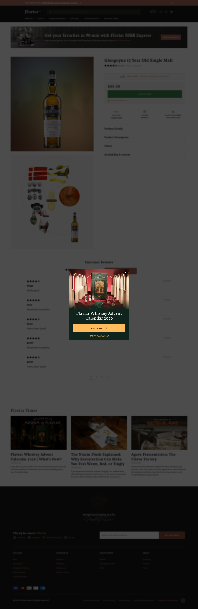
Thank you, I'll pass (99, 336)
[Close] (125, 272)
